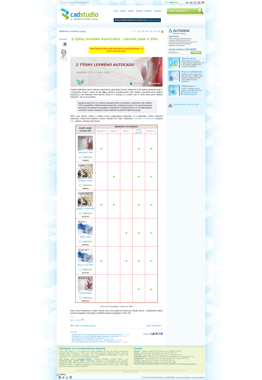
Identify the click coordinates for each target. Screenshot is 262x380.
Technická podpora (98, 370)
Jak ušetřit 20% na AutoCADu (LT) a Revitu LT (89, 338)
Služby (131, 11)
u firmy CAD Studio (92, 357)
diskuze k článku (75, 320)
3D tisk (184, 370)
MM (151, 31)
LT (114, 131)
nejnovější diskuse (190, 94)
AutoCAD (158, 370)
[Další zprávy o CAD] (65, 46)
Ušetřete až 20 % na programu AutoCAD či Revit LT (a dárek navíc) (97, 334)
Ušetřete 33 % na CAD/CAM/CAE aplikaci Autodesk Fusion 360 (95, 336)
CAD (138, 31)
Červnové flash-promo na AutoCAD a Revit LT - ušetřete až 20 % (96, 342)
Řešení (107, 370)
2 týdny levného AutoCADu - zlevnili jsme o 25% (115, 39)
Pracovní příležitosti (191, 72)
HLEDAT (135, 372)
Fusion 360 (177, 370)
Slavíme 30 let (188, 58)
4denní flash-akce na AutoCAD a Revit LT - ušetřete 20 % (93, 340)
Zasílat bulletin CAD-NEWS (182, 49)
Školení (137, 370)
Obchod (139, 11)
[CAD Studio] (79, 19)
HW (159, 31)
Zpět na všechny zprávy (85, 326)
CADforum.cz (188, 86)
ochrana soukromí (198, 377)
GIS (155, 31)
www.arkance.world (153, 20)
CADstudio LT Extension (143, 119)
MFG (143, 31)
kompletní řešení (84, 359)
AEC (147, 31)
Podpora (148, 11)
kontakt (178, 377)
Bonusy (151, 131)
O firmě (77, 370)
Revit (164, 370)
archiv (82, 31)
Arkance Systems (189, 364)
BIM (132, 370)
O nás (116, 11)
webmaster (186, 377)
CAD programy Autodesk (119, 370)
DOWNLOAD (127, 372)
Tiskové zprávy (86, 370)
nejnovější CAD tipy (190, 92)
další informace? (154, 326)
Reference (151, 370)
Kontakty (144, 370)
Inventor (169, 370)
